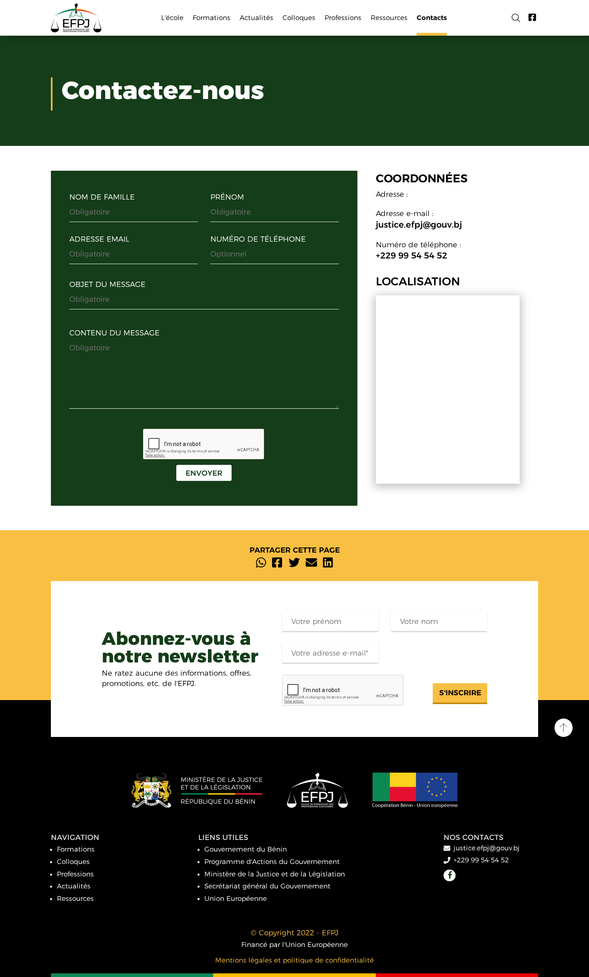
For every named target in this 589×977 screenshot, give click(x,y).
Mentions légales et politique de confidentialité (294, 960)
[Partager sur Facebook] (277, 563)
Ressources (75, 898)
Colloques (73, 862)
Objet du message (107, 284)
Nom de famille (102, 197)
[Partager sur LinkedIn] (328, 563)
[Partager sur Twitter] (294, 563)
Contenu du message (114, 332)
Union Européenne (235, 898)
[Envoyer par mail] (311, 563)
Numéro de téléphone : (418, 244)
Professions (75, 874)
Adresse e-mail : (405, 213)
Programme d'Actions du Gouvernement (272, 862)
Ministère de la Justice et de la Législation (274, 874)
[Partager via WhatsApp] (261, 563)
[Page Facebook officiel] (532, 18)
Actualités (74, 886)
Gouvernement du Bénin (245, 849)
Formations (76, 849)
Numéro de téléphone (258, 239)
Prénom (227, 197)
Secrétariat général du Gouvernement (267, 886)
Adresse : (392, 194)
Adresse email (99, 239)
